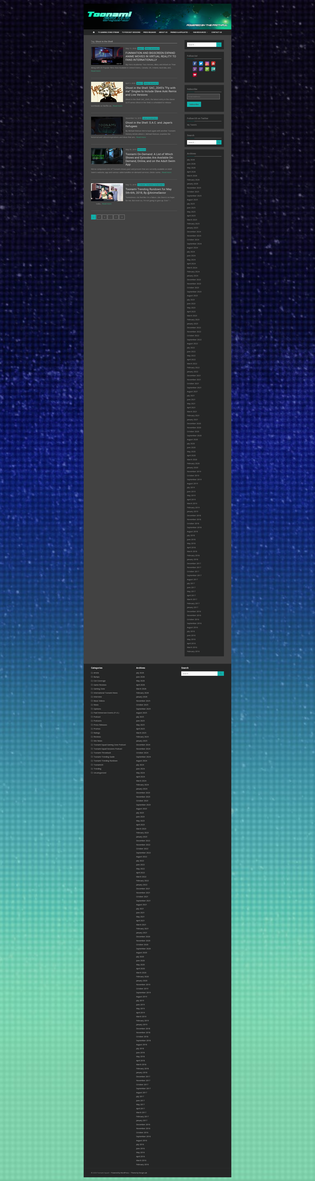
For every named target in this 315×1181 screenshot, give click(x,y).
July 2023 (191, 299)
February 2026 (193, 179)
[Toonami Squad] (157, 16)
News (140, 48)
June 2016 (191, 635)
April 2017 (191, 595)
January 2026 (192, 183)
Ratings (97, 732)
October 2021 (193, 383)
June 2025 (191, 207)
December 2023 (194, 279)
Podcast (97, 717)
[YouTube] (213, 62)
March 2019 (192, 503)
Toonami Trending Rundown (150, 185)
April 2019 (191, 499)
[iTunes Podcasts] (195, 67)
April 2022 (191, 359)
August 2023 (192, 295)
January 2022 (192, 371)
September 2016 (194, 623)
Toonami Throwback (102, 752)
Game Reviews (100, 685)
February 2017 (193, 603)
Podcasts (98, 720)
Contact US (216, 32)
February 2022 (193, 367)
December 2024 (194, 231)
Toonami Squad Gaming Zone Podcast (110, 744)
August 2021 (192, 391)
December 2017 (194, 563)
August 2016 (192, 627)
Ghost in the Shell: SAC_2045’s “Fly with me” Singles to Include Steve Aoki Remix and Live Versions (151, 91)
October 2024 (193, 239)
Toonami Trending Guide (104, 756)
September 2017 (194, 575)
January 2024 (192, 275)
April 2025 (191, 215)
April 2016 (191, 643)
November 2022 (194, 331)
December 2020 (194, 423)
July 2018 (191, 535)
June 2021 (191, 399)
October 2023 (193, 287)
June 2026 (191, 163)
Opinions (97, 709)
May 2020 (191, 451)
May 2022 (191, 355)
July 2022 (191, 347)
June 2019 (191, 491)
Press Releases (149, 32)
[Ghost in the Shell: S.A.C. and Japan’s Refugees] (107, 126)
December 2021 (194, 375)
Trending (97, 768)
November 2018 (194, 519)
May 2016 (191, 639)
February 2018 (193, 555)
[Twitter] (201, 62)
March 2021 (192, 411)
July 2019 (191, 487)
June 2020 (191, 447)
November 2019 (194, 471)
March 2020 (192, 459)
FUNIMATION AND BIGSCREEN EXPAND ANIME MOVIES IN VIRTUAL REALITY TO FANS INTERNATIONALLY (151, 56)
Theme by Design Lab (139, 1173)
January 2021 (192, 419)
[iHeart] (195, 73)
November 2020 (194, 427)
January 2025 (192, 227)
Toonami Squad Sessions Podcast (108, 748)
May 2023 (191, 307)
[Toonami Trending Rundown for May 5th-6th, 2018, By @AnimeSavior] (107, 192)
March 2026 (192, 175)
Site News (98, 740)
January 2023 (192, 323)
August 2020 (192, 439)
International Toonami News (106, 693)
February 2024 (193, 271)
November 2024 (194, 235)
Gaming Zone (99, 688)
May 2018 (191, 543)
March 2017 (192, 599)
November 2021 (194, 379)
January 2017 (192, 607)
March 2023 (192, 315)
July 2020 (191, 443)
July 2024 (191, 251)
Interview (98, 696)
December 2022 (194, 327)
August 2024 (192, 247)
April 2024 (191, 263)
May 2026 (191, 167)
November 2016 (194, 615)
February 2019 (193, 507)
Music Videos (99, 701)
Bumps (97, 677)
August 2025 (192, 199)
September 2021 (194, 387)
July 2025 (191, 203)
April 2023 (191, 311)
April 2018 (191, 547)
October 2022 (193, 335)
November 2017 (194, 567)
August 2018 (192, 531)
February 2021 (193, 415)
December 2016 (194, 611)
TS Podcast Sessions (131, 32)
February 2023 (193, 319)
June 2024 (191, 255)
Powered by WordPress (120, 1173)
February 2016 (193, 651)
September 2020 (194, 435)
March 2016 (192, 647)
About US (163, 32)
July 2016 (191, 631)
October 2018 (193, 523)
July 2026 (191, 159)
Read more (96, 71)
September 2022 (194, 339)
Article (141, 150)
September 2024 (194, 243)
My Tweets (192, 124)
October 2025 (193, 191)
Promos (97, 728)
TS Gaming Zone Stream (108, 32)
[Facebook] (195, 62)
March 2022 (192, 363)
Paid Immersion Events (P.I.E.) (106, 712)
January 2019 (192, 511)
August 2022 (192, 343)
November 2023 (194, 283)
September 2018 (194, 527)
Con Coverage (100, 680)
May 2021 (191, 403)
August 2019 (192, 483)
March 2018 (192, 551)
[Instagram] (207, 62)
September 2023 (194, 291)
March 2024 (192, 267)
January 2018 (192, 559)
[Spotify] (207, 67)
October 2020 (193, 431)
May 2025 (191, 211)
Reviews (97, 736)
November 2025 (194, 187)
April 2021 (191, 407)
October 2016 (193, 619)
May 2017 (191, 591)
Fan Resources (199, 32)
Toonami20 (98, 764)
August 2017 (192, 579)
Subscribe (194, 104)
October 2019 (193, 475)
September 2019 (194, 479)
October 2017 (193, 571)
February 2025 (193, 223)
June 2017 (191, 587)
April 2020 (191, 455)
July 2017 (191, 583)
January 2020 (192, 467)
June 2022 (191, 351)
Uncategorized (149, 118)
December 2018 (194, 515)
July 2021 (191, 395)
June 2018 (191, 539)
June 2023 (191, 303)
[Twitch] (201, 67)
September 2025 (194, 195)
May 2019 (191, 495)
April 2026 (191, 171)
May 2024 (191, 259)
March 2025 (192, 219)
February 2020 (193, 463)
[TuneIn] (213, 67)
